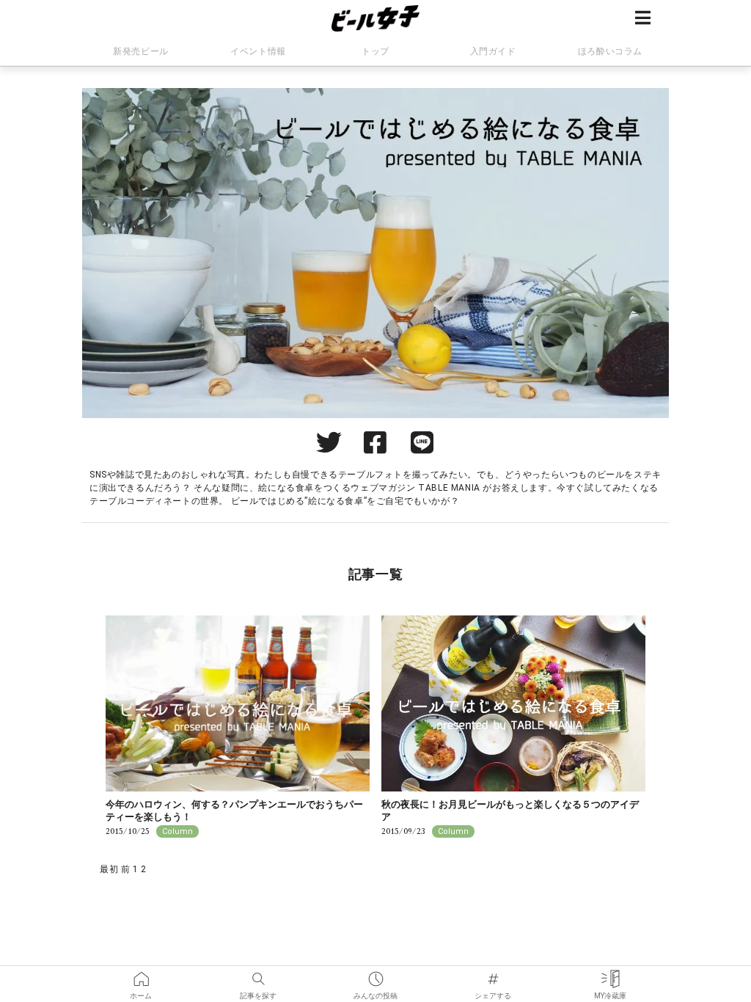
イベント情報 (258, 51)
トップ (375, 51)
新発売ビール (141, 51)
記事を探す (258, 974)
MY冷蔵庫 (610, 974)
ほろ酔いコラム (610, 51)
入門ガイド (493, 51)
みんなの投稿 (375, 974)
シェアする (493, 974)
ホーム (140, 974)
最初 (109, 869)
